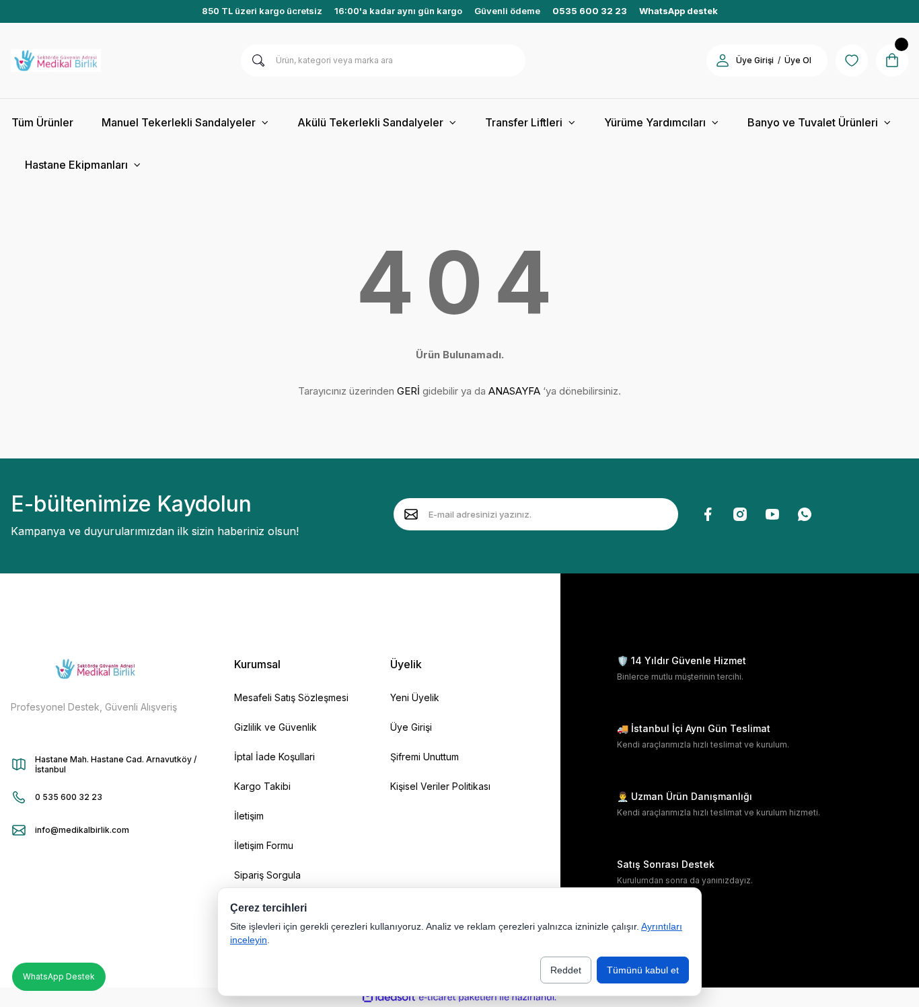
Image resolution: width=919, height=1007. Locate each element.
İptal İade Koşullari (274, 756)
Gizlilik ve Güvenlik (275, 727)
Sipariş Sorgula (267, 875)
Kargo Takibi (262, 786)
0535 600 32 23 (589, 10)
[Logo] (56, 60)
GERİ (408, 391)
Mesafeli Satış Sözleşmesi (291, 697)
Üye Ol (797, 60)
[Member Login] (722, 60)
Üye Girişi (755, 60)
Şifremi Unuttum (424, 756)
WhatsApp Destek (59, 976)
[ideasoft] (389, 997)
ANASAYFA (514, 391)
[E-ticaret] (457, 997)
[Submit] (411, 514)
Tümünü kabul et (643, 970)
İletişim (249, 815)
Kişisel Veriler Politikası (440, 786)
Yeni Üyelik (414, 697)
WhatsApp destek (678, 10)
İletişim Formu (263, 845)
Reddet (565, 970)
